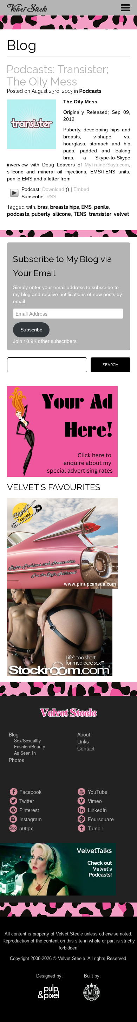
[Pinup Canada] (62, 542)
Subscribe (31, 329)
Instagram (14, 819)
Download (53, 189)
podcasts (18, 214)
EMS (86, 207)
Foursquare (82, 819)
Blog (14, 734)
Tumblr (82, 828)
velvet (121, 214)
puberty (41, 214)
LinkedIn (82, 810)
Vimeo (82, 800)
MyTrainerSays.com (107, 164)
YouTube (82, 791)
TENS (79, 214)
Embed (81, 189)
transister (100, 214)
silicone (62, 214)
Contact (85, 748)
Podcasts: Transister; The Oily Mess (57, 75)
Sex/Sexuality (27, 741)
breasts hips (64, 207)
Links (83, 741)
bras (43, 207)
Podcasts (90, 91)
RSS (51, 196)
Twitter (14, 800)
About (83, 734)
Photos (16, 759)
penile (101, 207)
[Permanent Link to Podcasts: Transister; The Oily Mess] (31, 123)
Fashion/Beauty (29, 746)
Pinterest (14, 810)
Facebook (14, 791)
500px (14, 828)
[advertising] (62, 430)
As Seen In (25, 753)
